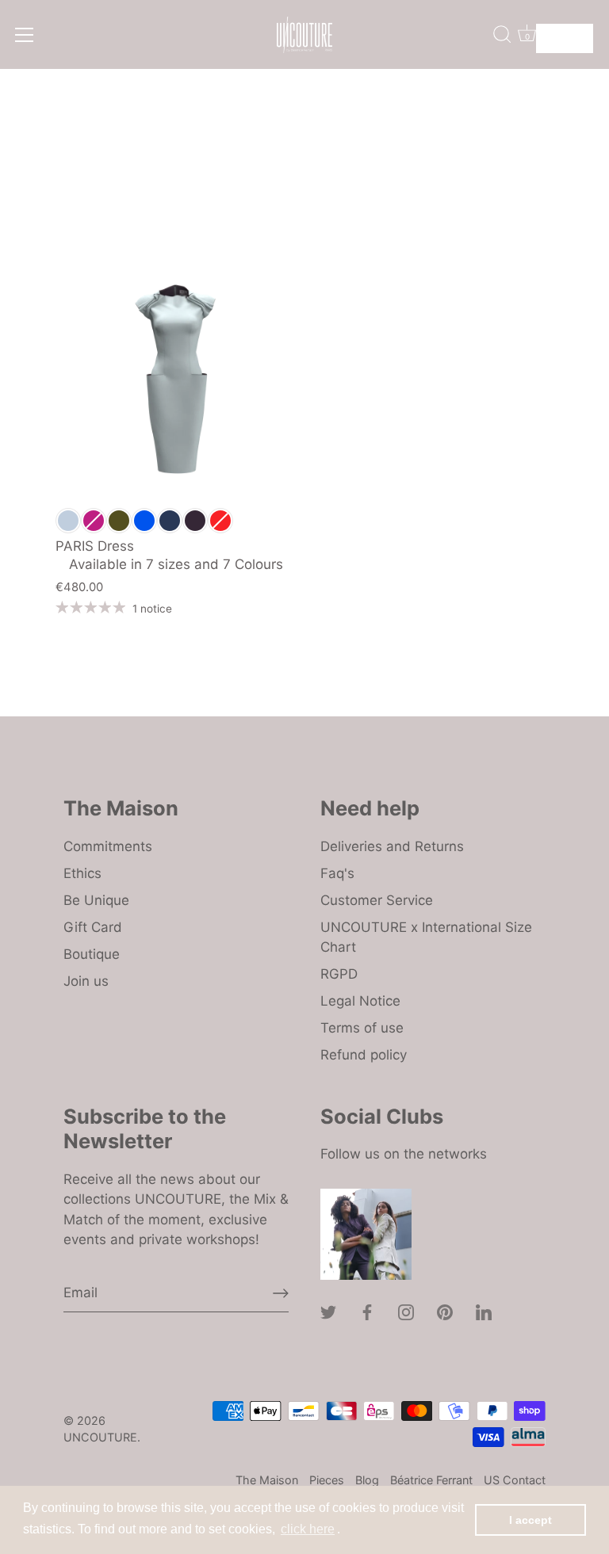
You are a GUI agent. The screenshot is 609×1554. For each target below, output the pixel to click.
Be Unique (96, 900)
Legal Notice (360, 1001)
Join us (86, 981)
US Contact (515, 1480)
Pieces (326, 1480)
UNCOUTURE (100, 1437)
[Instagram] (406, 1311)
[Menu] (24, 34)
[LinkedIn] (484, 1311)
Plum (195, 521)
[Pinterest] (445, 1311)
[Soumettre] (281, 1293)
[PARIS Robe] (176, 379)
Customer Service (376, 900)
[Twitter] (328, 1311)
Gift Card (92, 927)
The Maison (267, 1480)
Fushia (93, 521)
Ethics (82, 873)
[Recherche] (502, 34)
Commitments (107, 846)
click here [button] (308, 1529)
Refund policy (363, 1055)
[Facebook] (367, 1311)
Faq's (337, 873)
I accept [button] (530, 1520)
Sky (68, 521)
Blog (367, 1480)
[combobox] (564, 38)
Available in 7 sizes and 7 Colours (169, 566)
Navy (170, 521)
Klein (144, 521)
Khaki (119, 521)
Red (220, 521)
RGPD (339, 974)
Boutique (91, 954)
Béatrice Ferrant (431, 1480)
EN (552, 33)
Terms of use (362, 1028)
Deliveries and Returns (392, 846)
